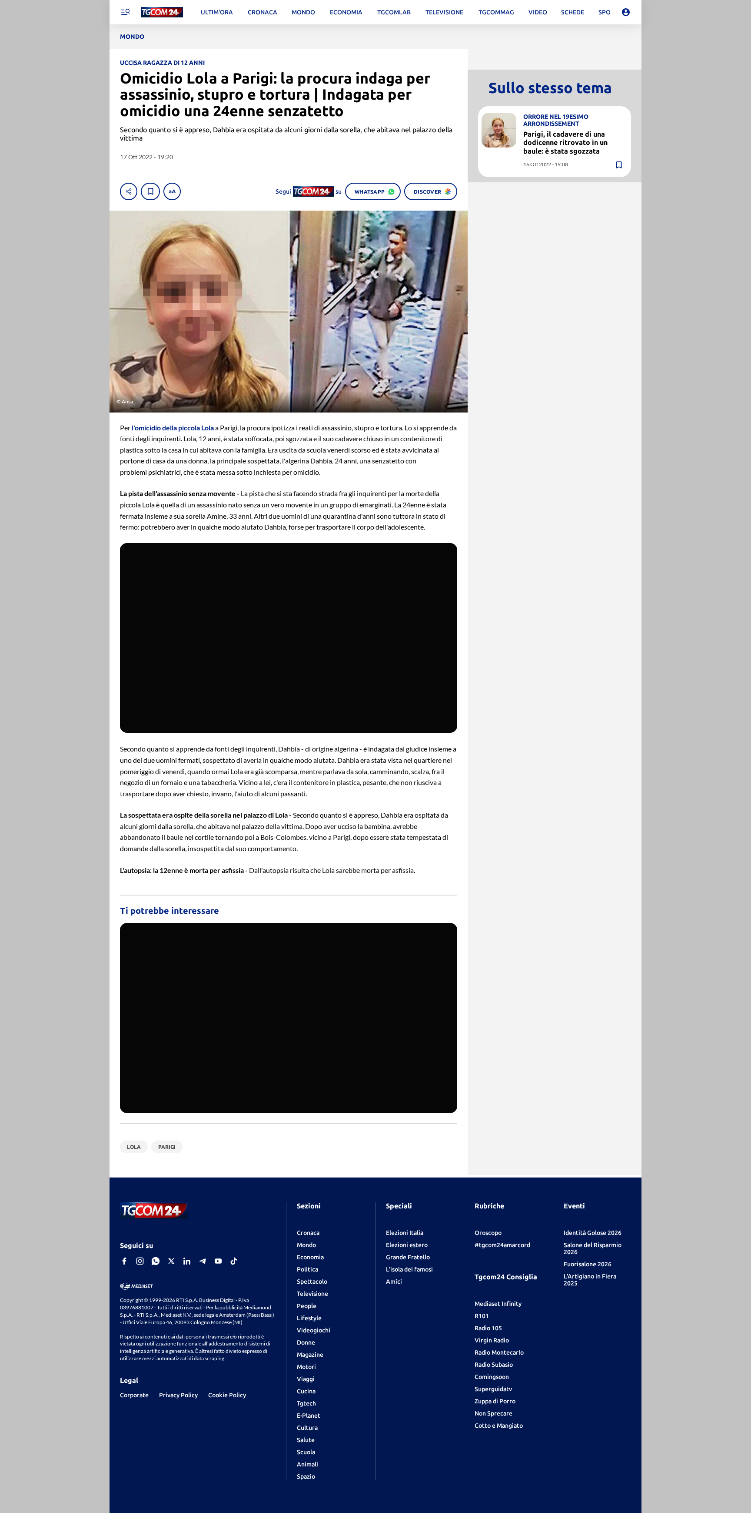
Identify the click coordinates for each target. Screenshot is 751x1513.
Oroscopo (488, 1232)
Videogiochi (313, 1330)
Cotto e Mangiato (499, 1425)
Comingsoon (492, 1376)
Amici (394, 1281)
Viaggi (306, 1378)
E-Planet (308, 1415)
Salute (306, 1439)
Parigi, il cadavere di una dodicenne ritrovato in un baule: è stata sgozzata (565, 142)
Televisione (312, 1293)
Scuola (306, 1452)
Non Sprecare (493, 1413)
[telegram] (202, 1261)
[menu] (125, 12)
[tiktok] (233, 1261)
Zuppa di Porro (495, 1401)
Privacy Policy (178, 1395)
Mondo (306, 1244)
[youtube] (218, 1261)
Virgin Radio (492, 1340)
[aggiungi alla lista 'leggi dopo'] (150, 191)
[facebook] (124, 1261)
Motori (306, 1366)
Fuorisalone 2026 (587, 1264)
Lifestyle (309, 1318)
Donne (306, 1342)
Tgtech (306, 1403)
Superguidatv (493, 1389)
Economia (310, 1257)
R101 (482, 1315)
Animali (307, 1464)
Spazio (306, 1476)
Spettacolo (312, 1281)
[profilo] (625, 12)
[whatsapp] (155, 1261)
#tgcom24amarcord (502, 1244)
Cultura (307, 1427)
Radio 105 (488, 1328)
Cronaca (308, 1232)
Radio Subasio (494, 1364)
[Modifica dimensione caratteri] (172, 191)
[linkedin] (187, 1261)
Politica (307, 1269)
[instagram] (140, 1261)
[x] (171, 1261)
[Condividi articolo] (128, 191)
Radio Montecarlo (499, 1352)
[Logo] (162, 12)
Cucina (306, 1391)
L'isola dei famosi (409, 1269)
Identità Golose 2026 (592, 1232)
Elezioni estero (407, 1244)
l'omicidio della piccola (173, 427)
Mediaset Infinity (498, 1303)
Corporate (134, 1395)
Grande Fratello (408, 1257)
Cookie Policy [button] (227, 1395)
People (306, 1305)
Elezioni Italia (404, 1232)
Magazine (310, 1354)
